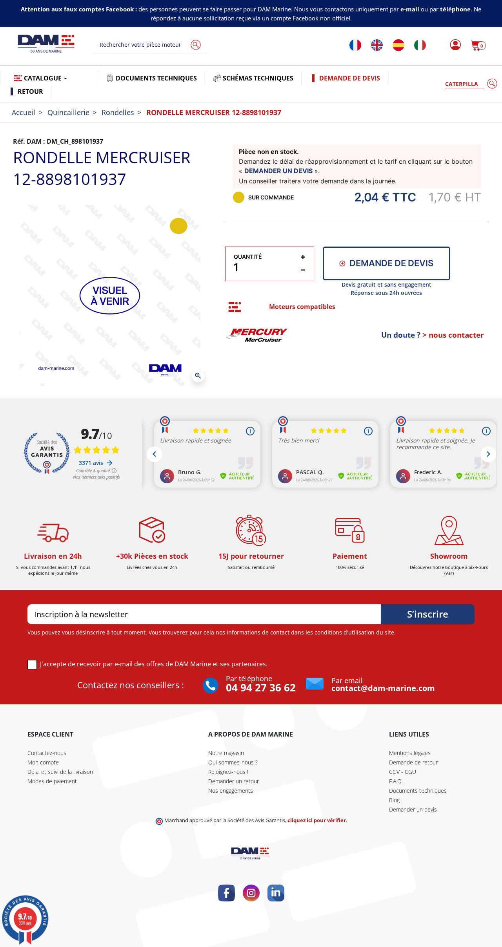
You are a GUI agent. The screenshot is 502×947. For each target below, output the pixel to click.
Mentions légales (410, 753)
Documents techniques (418, 790)
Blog (394, 800)
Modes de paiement (52, 781)
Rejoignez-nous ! (228, 771)
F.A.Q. (396, 781)
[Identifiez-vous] (453, 45)
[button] (478, 45)
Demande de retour (413, 762)
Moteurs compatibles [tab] (302, 306)
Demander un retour (233, 781)
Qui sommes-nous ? (233, 762)
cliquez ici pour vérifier (316, 820)
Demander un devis (413, 809)
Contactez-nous (46, 753)
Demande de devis (391, 263)
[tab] (234, 307)
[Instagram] (251, 893)
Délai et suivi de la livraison (60, 771)
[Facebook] (226, 893)
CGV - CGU (402, 771)
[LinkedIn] (276, 893)
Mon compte (43, 762)
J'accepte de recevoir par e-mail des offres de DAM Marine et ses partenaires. (153, 664)
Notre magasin (226, 753)
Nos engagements (230, 790)
